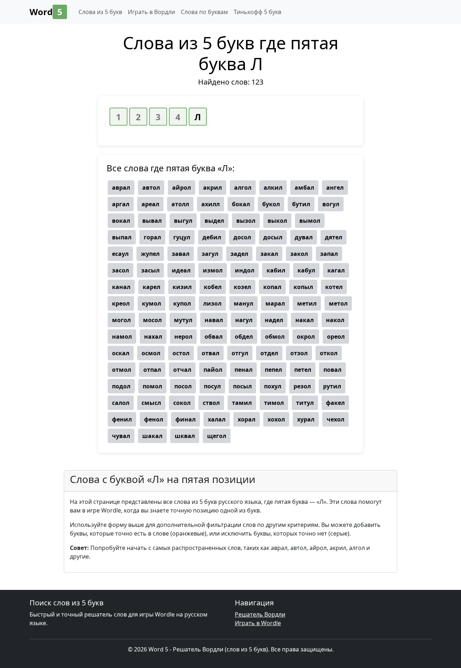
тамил (242, 403)
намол (122, 336)
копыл (303, 287)
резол (302, 386)
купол (182, 303)
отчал (182, 370)
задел (239, 254)
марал (275, 303)
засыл (150, 270)
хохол (276, 419)
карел (151, 287)
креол (121, 303)
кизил (182, 287)
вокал (121, 221)
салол (120, 403)
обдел (244, 336)
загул (210, 254)
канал (121, 287)
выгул (183, 221)
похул (272, 386)
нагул (243, 320)
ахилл (210, 204)
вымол (309, 221)
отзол (299, 353)
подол (121, 386)
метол (338, 303)
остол (181, 353)
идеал (181, 270)
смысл (151, 403)
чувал (121, 436)
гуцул (181, 237)
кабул (306, 270)
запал (329, 254)
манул (243, 303)
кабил (276, 270)
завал (180, 254)
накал (304, 320)
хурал (305, 419)
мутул (183, 320)
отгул (240, 353)
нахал (153, 336)
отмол (121, 370)
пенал (243, 370)
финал (185, 419)
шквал (185, 436)
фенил (122, 419)
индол (244, 270)
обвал (214, 336)
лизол (212, 303)
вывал (152, 221)
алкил (273, 187)
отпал (152, 370)
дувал (304, 237)
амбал (304, 187)
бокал (241, 204)
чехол (335, 419)
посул (212, 386)
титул (305, 403)
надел (274, 320)
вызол (245, 221)
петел (302, 370)
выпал (121, 237)
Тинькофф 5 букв (257, 12)
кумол (151, 303)
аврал (121, 187)
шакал (152, 436)
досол (242, 237)
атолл (180, 204)
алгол (242, 187)
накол (335, 320)
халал (216, 419)
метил (307, 303)
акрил (212, 187)
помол (152, 386)
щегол (216, 436)
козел (242, 287)
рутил (332, 386)
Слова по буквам (204, 12)
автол (151, 187)
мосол (152, 320)
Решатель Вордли (260, 614)
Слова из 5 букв (100, 12)
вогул (330, 204)
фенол (153, 419)
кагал (336, 270)
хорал (246, 419)
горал (152, 237)
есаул (120, 254)
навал (214, 320)
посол (183, 386)
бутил (301, 204)
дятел (333, 237)
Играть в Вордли (151, 12)
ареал (150, 204)
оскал (120, 353)
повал (332, 370)
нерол (183, 336)
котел (334, 287)
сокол (182, 403)
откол (328, 353)
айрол (181, 187)
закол (299, 254)
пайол (212, 370)
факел (335, 403)
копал (272, 287)
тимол (274, 403)
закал (269, 254)
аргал (120, 204)
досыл (272, 237)
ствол (211, 403)
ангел (335, 187)
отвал (210, 353)
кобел (212, 287)
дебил (211, 237)
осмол (151, 353)
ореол (336, 336)
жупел (150, 254)
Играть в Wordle (258, 623)
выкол (277, 221)
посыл (242, 386)
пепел (273, 370)
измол (213, 270)
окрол (306, 336)
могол (121, 320)
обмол (275, 336)
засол (120, 270)
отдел (269, 353)
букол (271, 204)
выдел (214, 221)
